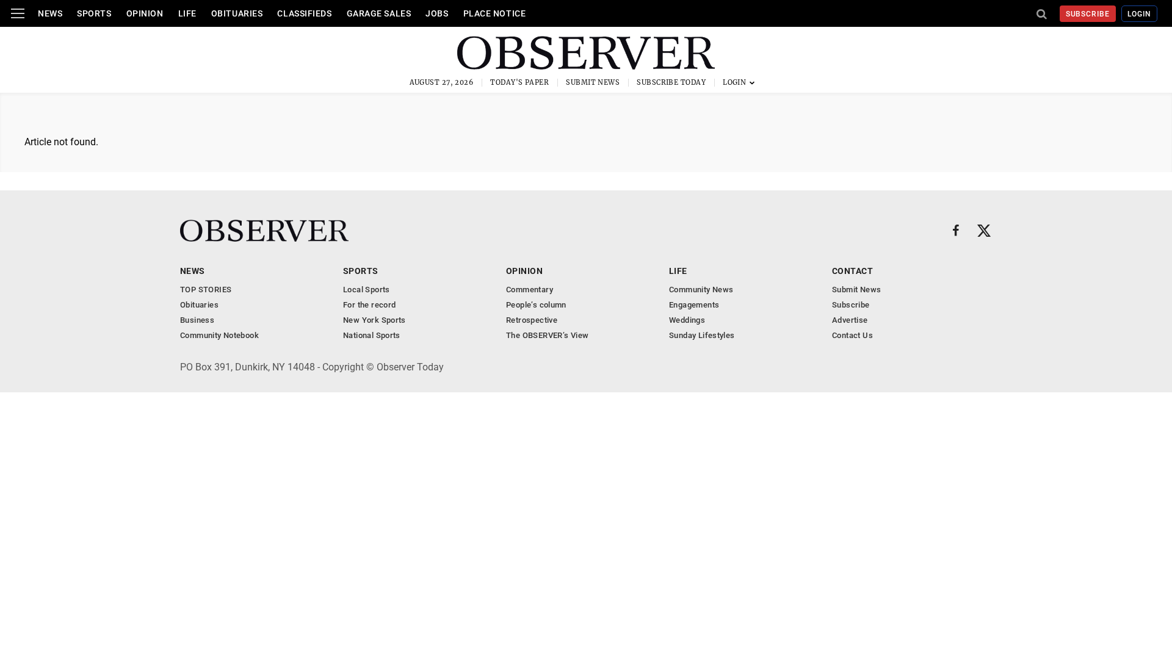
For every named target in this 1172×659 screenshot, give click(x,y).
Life (187, 13)
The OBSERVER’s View (547, 335)
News (50, 13)
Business (197, 320)
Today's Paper (519, 82)
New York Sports (374, 320)
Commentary (529, 289)
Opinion (145, 13)
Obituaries (237, 13)
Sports (94, 13)
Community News (701, 289)
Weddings (687, 320)
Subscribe (1088, 14)
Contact (852, 271)
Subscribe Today (671, 82)
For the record (369, 304)
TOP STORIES (205, 289)
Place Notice (494, 13)
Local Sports (366, 289)
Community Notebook (219, 335)
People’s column (536, 304)
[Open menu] (18, 13)
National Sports (371, 335)
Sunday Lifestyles (702, 335)
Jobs (436, 13)
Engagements (694, 304)
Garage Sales (379, 13)
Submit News (593, 82)
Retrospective (531, 320)
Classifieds (304, 13)
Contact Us (852, 335)
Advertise (850, 320)
